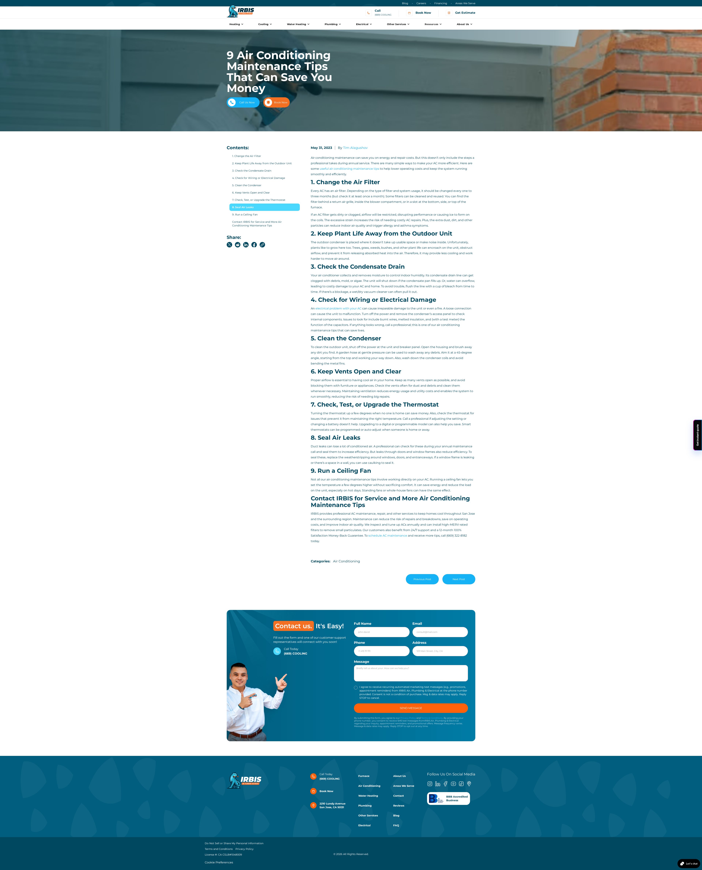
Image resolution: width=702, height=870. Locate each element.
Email (417, 623)
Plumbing (365, 805)
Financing (440, 3)
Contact (398, 795)
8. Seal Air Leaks (243, 207)
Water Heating (368, 795)
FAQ (396, 825)
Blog (405, 3)
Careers (421, 3)
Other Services (368, 815)
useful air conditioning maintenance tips (349, 168)
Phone (359, 642)
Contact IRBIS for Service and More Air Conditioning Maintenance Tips (257, 223)
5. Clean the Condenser (246, 185)
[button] (236, 24)
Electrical (364, 825)
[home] (240, 9)
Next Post (459, 579)
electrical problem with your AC (338, 308)
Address (419, 642)
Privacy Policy (408, 718)
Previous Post (422, 579)
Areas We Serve (465, 3)
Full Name (362, 623)
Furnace (363, 776)
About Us (399, 776)
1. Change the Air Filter (246, 156)
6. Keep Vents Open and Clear (251, 192)
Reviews (398, 805)
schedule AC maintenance (387, 535)
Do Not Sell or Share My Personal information (234, 843)
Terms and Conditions (219, 849)
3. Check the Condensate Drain (251, 170)
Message (361, 662)
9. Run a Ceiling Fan (245, 214)
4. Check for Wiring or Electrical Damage (258, 178)
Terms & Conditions (432, 718)
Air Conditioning (369, 785)
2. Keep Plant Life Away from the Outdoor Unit (262, 163)
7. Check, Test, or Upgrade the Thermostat (258, 200)
